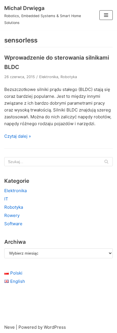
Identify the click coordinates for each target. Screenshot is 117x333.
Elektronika (48, 77)
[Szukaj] (106, 161)
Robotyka (68, 77)
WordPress (55, 327)
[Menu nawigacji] (106, 15)
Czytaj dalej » (17, 136)
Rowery (12, 215)
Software (13, 223)
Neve (9, 327)
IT (6, 199)
